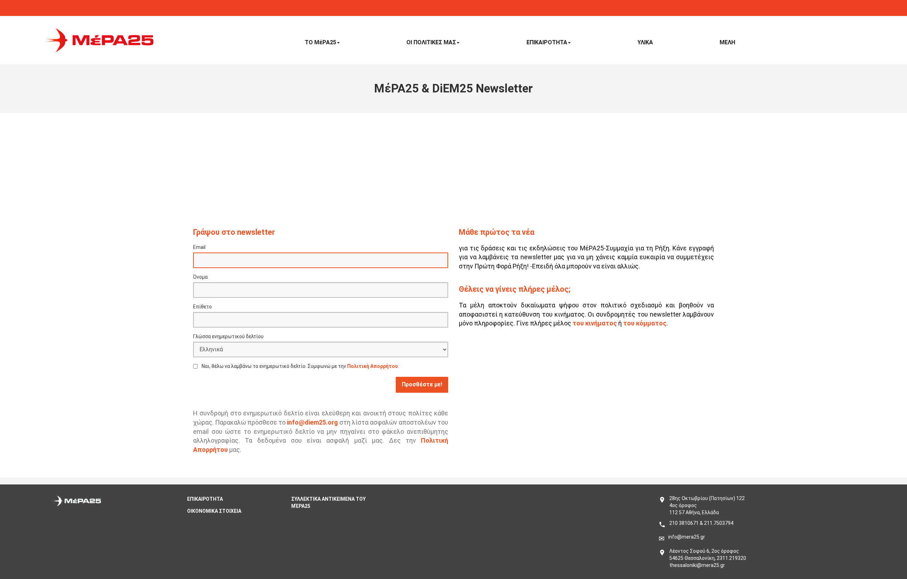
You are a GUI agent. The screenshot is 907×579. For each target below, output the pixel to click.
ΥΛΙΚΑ (645, 42)
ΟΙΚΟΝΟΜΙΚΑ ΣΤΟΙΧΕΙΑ (214, 511)
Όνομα (200, 277)
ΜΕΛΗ (727, 42)
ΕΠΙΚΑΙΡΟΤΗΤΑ (546, 42)
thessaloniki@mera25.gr (697, 565)
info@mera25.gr (686, 537)
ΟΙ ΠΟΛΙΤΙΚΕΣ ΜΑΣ (431, 42)
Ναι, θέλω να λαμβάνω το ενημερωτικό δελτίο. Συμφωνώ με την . (300, 366)
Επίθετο (202, 307)
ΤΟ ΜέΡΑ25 (320, 42)
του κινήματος (595, 323)
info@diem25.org (312, 422)
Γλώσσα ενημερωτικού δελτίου (228, 336)
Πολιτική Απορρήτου (372, 366)
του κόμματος (644, 323)
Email (199, 247)
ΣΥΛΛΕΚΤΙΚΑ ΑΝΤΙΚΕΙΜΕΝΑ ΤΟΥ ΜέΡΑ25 (328, 502)
